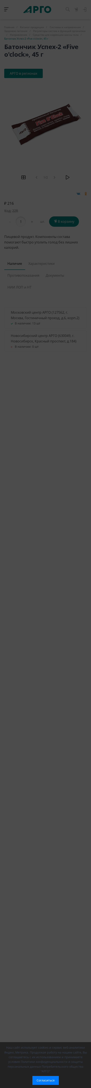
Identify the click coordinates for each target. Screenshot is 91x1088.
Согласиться (46, 1080)
